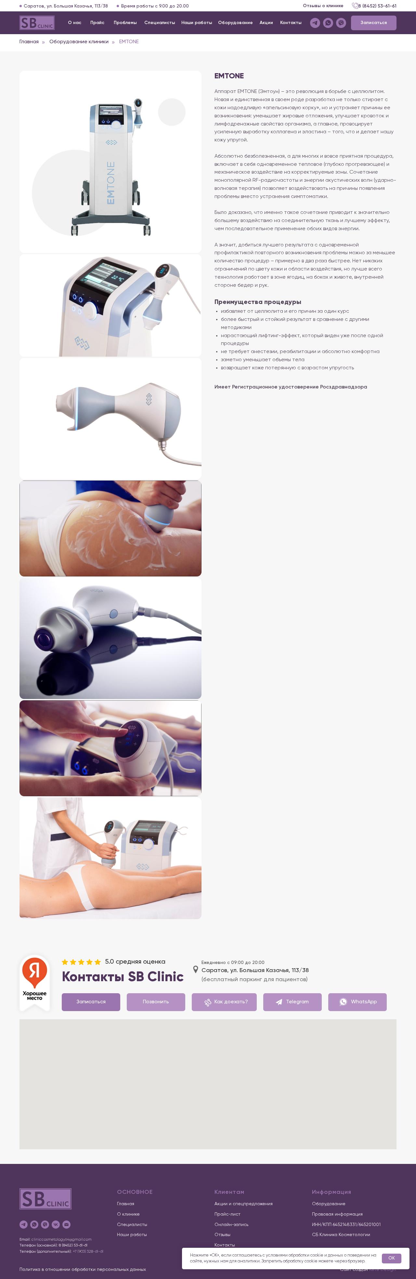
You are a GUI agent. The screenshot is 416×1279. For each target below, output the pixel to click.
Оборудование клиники (79, 42)
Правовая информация (337, 1214)
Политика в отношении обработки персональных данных (83, 1269)
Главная (29, 42)
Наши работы (132, 1235)
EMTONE (129, 42)
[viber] (45, 1224)
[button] (373, 23)
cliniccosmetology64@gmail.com (62, 1240)
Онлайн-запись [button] (231, 1224)
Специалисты (132, 1224)
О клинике (128, 1214)
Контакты (224, 1245)
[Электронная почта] (66, 1224)
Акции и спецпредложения (243, 1204)
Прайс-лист (227, 1214)
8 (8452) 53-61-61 (377, 6)
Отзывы (222, 1235)
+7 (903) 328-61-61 (88, 1252)
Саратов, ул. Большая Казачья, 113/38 (66, 6)
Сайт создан (368, 1269)
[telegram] (24, 1224)
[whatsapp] (34, 1224)
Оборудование (328, 1204)
